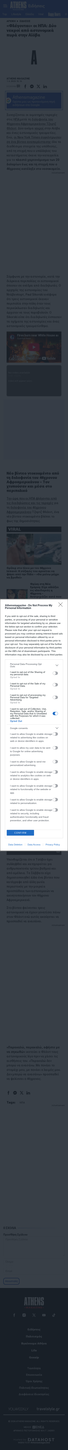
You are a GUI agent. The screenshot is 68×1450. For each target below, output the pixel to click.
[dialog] (34, 725)
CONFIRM (20, 833)
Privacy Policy (53, 844)
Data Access (34, 844)
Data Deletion (15, 844)
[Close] (61, 605)
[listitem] (34, 665)
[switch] (55, 673)
